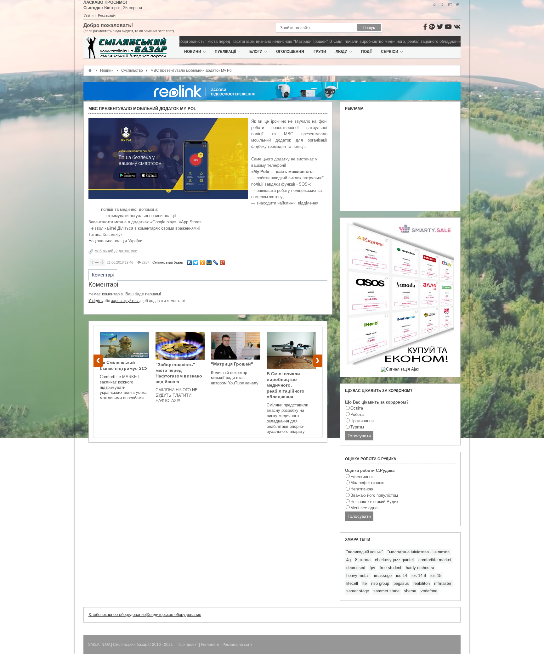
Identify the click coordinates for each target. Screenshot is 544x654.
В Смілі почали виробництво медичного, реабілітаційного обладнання (379, 41)
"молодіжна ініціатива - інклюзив (419, 552)
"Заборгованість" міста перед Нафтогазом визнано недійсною (216, 41)
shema (410, 591)
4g (348, 559)
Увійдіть (95, 301)
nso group (380, 583)
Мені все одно (363, 508)
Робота (357, 414)
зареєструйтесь (125, 301)
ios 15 (435, 575)
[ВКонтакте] (189, 263)
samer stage (357, 591)
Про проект (188, 644)
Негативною (361, 489)
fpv (372, 567)
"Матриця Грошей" (294, 41)
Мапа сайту (458, 5)
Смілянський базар (167, 262)
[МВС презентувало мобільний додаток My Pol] (168, 158)
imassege (383, 575)
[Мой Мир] (209, 263)
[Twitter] (196, 263)
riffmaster (442, 583)
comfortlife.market (434, 559)
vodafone (429, 591)
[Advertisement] (400, 162)
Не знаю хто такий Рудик (374, 501)
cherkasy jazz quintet (394, 559)
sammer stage (386, 591)
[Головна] (90, 70)
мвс (134, 251)
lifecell (352, 583)
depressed (355, 567)
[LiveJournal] (215, 263)
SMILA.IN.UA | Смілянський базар (118, 644)
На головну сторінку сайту (435, 5)
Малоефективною (367, 482)
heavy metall (358, 575)
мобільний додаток (112, 251)
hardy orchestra (420, 567)
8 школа (363, 559)
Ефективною (362, 476)
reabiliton (421, 583)
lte (364, 583)
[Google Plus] (222, 263)
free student (390, 567)
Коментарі (103, 274)
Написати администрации (450, 5)
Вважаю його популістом (374, 495)
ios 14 (401, 575)
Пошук (442, 5)
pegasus (401, 583)
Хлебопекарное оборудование (117, 614)
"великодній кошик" (364, 552)
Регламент (210, 644)
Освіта (356, 408)
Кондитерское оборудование (174, 614)
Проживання (362, 420)
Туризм (357, 427)
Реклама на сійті (237, 644)
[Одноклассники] (202, 263)
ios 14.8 (418, 575)
